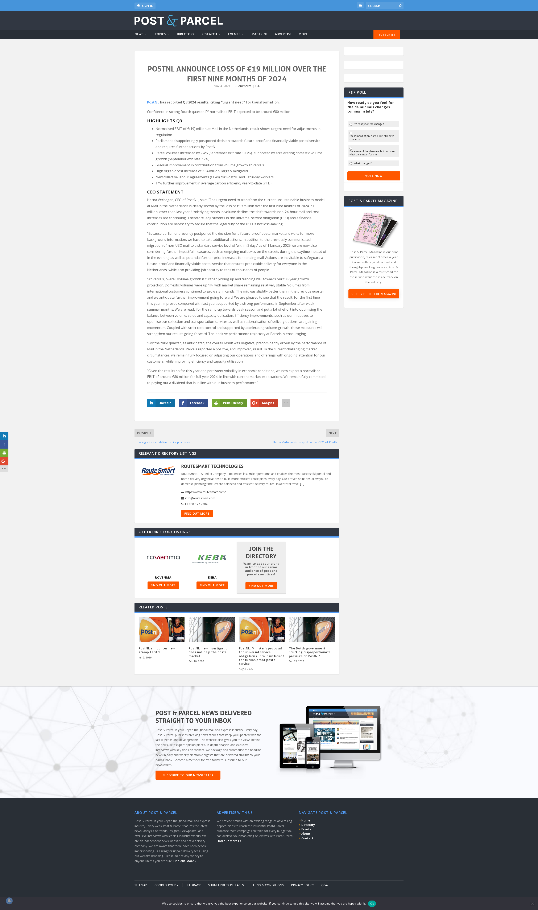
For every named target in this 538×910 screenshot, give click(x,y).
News (138, 34)
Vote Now (373, 176)
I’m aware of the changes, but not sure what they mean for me (372, 153)
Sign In (148, 6)
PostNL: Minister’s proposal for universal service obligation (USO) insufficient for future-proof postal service (261, 656)
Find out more (196, 513)
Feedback (193, 885)
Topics (160, 34)
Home (305, 820)
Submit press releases (226, 885)
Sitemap (140, 885)
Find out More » (184, 861)
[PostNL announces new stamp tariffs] (162, 631)
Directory (185, 34)
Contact (307, 838)
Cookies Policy (166, 885)
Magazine (260, 34)
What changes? (363, 163)
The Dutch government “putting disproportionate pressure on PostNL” (310, 652)
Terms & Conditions (267, 885)
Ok (372, 903)
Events (234, 34)
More (303, 34)
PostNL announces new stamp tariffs (157, 650)
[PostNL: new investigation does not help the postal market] (212, 631)
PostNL (153, 102)
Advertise (283, 34)
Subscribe (387, 35)
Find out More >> (229, 841)
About (305, 834)
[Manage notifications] (9, 900)
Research (209, 34)
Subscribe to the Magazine (374, 294)
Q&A (324, 885)
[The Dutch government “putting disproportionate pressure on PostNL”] (312, 631)
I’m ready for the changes (369, 124)
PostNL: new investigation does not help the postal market (209, 652)
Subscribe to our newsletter (188, 775)
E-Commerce (243, 86)
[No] (532, 904)
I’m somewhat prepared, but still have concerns (371, 137)
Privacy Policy (302, 885)
